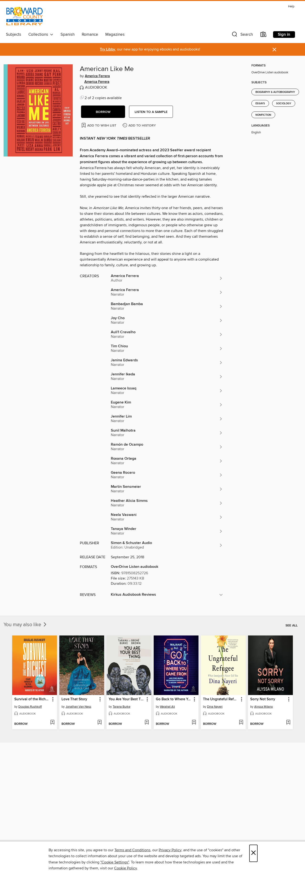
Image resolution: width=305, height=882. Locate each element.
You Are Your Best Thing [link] (127, 699)
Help (291, 6)
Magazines (115, 34)
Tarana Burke (121, 707)
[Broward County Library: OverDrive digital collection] (24, 16)
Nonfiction (263, 115)
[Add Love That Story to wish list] (99, 723)
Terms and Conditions (132, 850)
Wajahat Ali (167, 707)
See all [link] (291, 625)
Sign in (284, 34)
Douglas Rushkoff (30, 707)
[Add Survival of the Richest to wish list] (52, 723)
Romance (90, 34)
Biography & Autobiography (275, 92)
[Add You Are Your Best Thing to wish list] (147, 723)
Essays (260, 103)
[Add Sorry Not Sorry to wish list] (288, 723)
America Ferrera (97, 76)
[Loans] (263, 35)
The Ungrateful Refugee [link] (221, 699)
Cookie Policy (125, 868)
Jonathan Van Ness (78, 707)
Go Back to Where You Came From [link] (174, 699)
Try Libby (107, 49)
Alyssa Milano (263, 707)
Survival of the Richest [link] (32, 699)
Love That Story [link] (74, 699)
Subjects (13, 34)
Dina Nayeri (215, 707)
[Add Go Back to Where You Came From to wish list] (194, 723)
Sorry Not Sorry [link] (262, 699)
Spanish (68, 34)
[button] (241, 35)
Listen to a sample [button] (151, 112)
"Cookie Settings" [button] (114, 862)
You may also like (23, 625)
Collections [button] (39, 34)
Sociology (283, 103)
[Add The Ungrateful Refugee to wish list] (241, 723)
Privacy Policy (170, 850)
